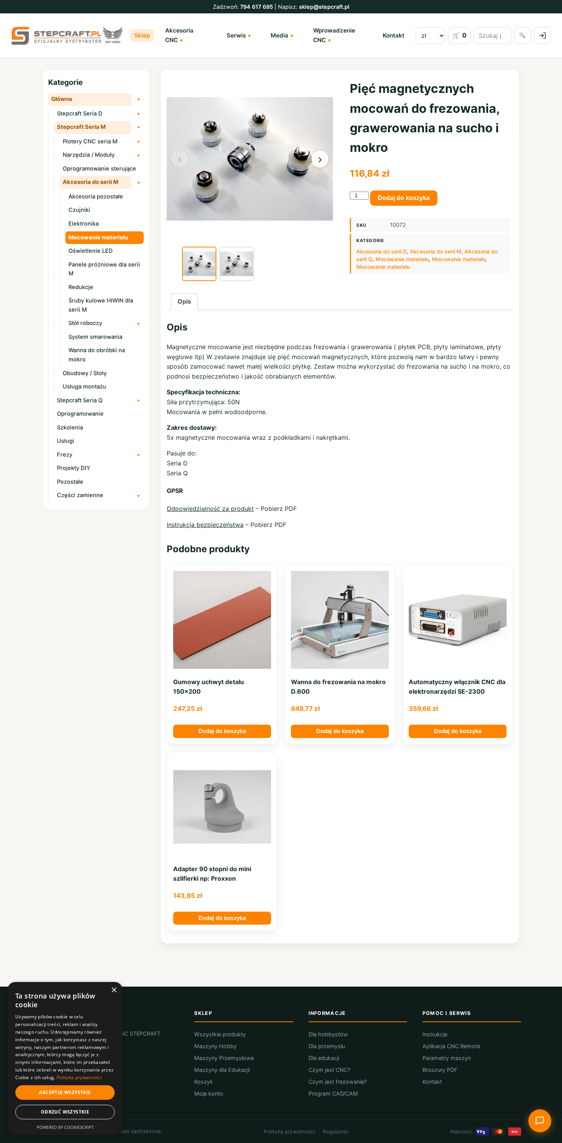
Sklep (142, 35)
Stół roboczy (85, 323)
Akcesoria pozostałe (95, 196)
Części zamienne (80, 495)
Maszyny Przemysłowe (224, 1058)
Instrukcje (434, 1034)
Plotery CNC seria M (90, 141)
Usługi (65, 440)
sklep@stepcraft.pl (324, 6)
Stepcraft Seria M (81, 127)
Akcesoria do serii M (90, 182)
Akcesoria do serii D (381, 251)
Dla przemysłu (327, 1046)
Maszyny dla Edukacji (222, 1070)
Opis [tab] (184, 301)
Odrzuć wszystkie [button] (65, 1112)
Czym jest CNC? (329, 1070)
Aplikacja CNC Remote (451, 1046)
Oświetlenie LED (90, 250)
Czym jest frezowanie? (338, 1081)
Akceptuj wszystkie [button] (65, 1092)
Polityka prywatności (289, 1131)
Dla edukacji (324, 1058)
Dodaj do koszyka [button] (222, 731)
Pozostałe (70, 481)
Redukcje (80, 287)
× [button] (114, 990)
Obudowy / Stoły (85, 373)
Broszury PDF (439, 1070)
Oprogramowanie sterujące (99, 168)
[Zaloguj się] (542, 35)
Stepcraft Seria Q (79, 400)
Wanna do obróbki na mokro (96, 355)
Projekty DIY (73, 468)
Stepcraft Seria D (79, 113)
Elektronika (83, 223)
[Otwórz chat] (539, 1120)
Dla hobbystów (328, 1034)
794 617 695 (256, 6)
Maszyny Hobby (215, 1046)
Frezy (64, 454)
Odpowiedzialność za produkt (210, 508)
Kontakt (393, 35)
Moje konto (208, 1093)
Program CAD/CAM (333, 1093)
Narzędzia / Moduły (89, 154)
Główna (61, 99)
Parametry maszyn (446, 1058)
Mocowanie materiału (98, 237)
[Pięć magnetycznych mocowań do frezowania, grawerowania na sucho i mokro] (199, 264)
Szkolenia (70, 427)
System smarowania (95, 336)
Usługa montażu (84, 386)
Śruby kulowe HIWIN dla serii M (100, 305)
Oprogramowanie (80, 413)
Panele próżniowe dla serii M (104, 269)
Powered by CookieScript (65, 1127)
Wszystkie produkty (220, 1034)
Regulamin (335, 1131)
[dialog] (65, 1058)
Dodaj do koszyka (404, 198)
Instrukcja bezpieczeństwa (205, 524)
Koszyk (203, 1081)
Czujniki (79, 209)
